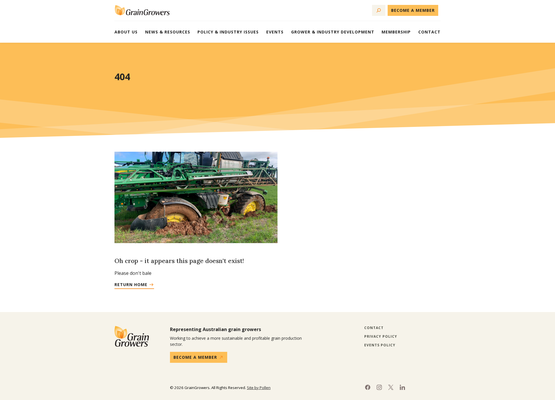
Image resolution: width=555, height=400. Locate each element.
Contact (429, 32)
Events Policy (379, 345)
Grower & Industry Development (332, 32)
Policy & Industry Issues (228, 32)
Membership (396, 32)
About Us (126, 32)
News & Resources (167, 32)
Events (275, 32)
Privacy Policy (380, 337)
